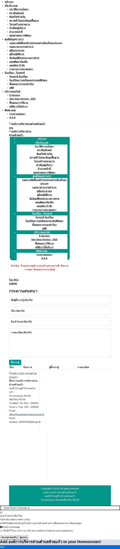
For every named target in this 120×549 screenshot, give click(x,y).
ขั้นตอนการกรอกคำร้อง (21, 84)
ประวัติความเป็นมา (19, 9)
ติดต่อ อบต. (10, 110)
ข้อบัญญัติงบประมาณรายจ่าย (24, 58)
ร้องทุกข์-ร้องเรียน (18, 76)
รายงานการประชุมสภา (21, 69)
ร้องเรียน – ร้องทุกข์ (15, 73)
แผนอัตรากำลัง (17, 65)
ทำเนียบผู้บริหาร (17, 28)
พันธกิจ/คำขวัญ (17, 16)
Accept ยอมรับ (9, 537)
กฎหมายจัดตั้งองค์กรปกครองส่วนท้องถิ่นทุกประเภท (35, 43)
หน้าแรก (9, 2)
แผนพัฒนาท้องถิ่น (18, 61)
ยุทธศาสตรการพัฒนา (20, 35)
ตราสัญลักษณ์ (16, 13)
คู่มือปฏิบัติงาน (16, 54)
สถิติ (11, 88)
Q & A (12, 117)
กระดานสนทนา (17, 114)
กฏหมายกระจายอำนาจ (21, 46)
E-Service (14, 95)
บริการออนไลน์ (12, 91)
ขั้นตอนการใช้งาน (18, 102)
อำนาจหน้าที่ (16, 32)
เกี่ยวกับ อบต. (11, 5)
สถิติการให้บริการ (18, 106)
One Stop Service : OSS (22, 99)
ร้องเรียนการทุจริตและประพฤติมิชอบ (28, 80)
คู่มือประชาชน (16, 50)
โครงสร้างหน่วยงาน (19, 24)
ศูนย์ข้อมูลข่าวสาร (14, 39)
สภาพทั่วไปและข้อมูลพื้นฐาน (24, 20)
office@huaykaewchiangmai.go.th (26, 414)
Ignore (23, 537)
